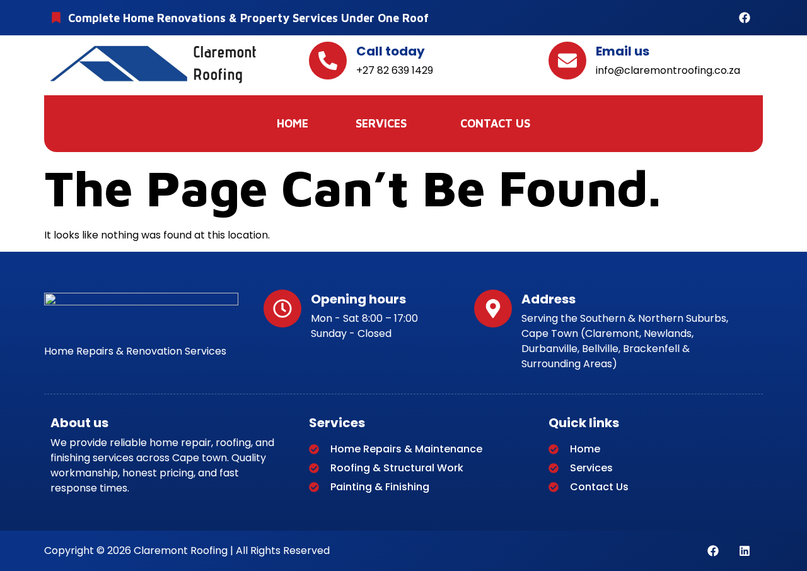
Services (381, 123)
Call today (390, 51)
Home (292, 123)
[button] (384, 123)
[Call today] (328, 60)
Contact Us (495, 123)
